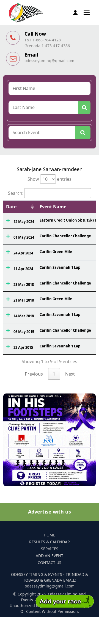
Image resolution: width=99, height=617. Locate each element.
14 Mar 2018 (23, 315)
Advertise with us (49, 511)
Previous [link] (34, 374)
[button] (86, 12)
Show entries (50, 179)
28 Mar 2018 (23, 284)
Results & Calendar (49, 541)
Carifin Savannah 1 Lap (60, 267)
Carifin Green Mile (56, 251)
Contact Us (49, 562)
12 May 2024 (23, 221)
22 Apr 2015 (23, 347)
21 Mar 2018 (23, 300)
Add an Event (49, 555)
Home (49, 535)
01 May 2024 (23, 237)
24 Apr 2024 (23, 253)
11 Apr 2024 (23, 268)
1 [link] (54, 374)
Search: (15, 193)
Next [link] (70, 374)
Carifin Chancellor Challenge (65, 235)
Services (49, 548)
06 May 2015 (23, 331)
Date (11, 207)
